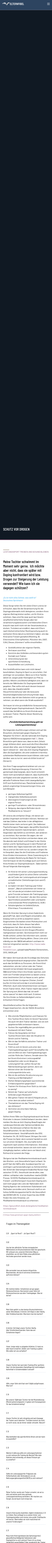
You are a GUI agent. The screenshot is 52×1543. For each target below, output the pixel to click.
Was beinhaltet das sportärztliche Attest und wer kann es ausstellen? (25, 1438)
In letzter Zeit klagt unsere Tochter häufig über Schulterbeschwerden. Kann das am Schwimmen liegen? (21, 1330)
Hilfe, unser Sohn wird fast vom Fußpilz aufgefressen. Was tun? (25, 1384)
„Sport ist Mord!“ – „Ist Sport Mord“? (23, 1233)
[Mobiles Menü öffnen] (48, 4)
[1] (36, 738)
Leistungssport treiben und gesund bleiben (26, 552)
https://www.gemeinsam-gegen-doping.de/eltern (23, 1215)
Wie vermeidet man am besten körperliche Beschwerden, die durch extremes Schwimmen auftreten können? (23, 1272)
